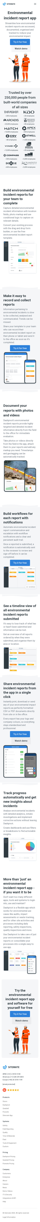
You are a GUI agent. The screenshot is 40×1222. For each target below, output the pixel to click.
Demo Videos (7, 1191)
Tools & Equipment (9, 1143)
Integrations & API (9, 1198)
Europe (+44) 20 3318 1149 (12, 1080)
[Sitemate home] (11, 1067)
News (5, 1188)
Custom (5, 1146)
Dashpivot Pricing (9, 1156)
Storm (5, 1101)
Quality (5, 1132)
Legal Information (9, 1217)
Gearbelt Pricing (8, 1160)
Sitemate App (8, 1115)
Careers (5, 1184)
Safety (5, 1125)
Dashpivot (6, 1105)
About (5, 1181)
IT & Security (7, 1195)
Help (4, 1202)
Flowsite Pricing (8, 1164)
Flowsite (6, 1112)
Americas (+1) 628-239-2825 (13, 1077)
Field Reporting (8, 1129)
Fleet (4, 1139)
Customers (7, 1174)
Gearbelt (6, 1108)
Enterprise (6, 1177)
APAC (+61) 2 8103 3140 (11, 1074)
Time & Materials (9, 1136)
